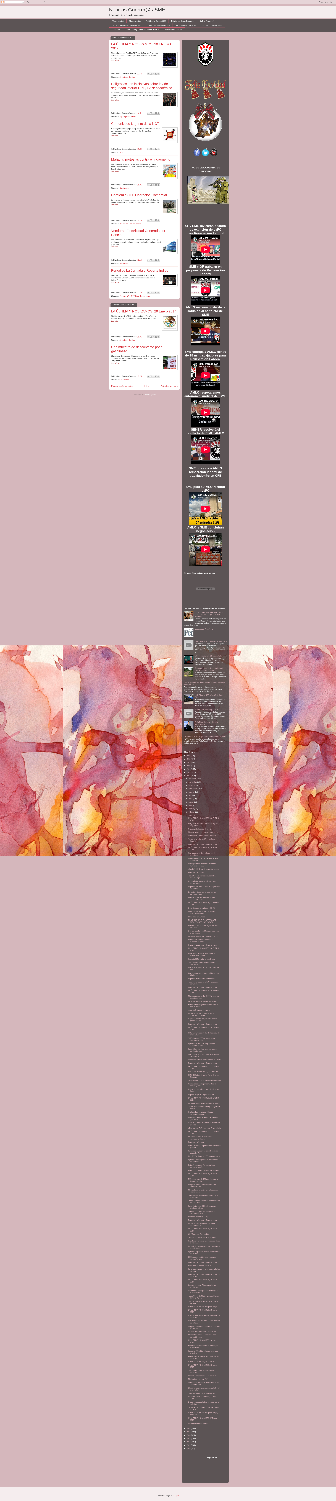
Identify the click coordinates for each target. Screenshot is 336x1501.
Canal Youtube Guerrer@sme (159, 25)
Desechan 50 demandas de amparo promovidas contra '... (201, 912)
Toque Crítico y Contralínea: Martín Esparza (142, 30)
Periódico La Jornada (196, 872)
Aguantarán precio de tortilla (198, 1010)
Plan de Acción (135, 21)
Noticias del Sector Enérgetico (182, 21)
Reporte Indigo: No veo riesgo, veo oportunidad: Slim (201, 898)
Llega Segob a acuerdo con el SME (201, 908)
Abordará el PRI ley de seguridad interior (203, 869)
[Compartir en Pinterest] (158, 73)
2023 (189, 756)
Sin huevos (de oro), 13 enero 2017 (201, 1393)
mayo (191, 802)
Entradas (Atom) (150, 395)
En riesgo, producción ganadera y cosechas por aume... (201, 1014)
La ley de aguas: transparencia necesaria (203, 1103)
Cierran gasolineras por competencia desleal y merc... (202, 1085)
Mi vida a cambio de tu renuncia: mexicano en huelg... (200, 1138)
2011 (189, 1445)
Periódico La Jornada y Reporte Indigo (139, 270)
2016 (189, 1429)
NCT (121, 152)
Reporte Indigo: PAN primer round (201, 1095)
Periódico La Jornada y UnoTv (206, 710)
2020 (189, 766)
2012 (189, 1442)
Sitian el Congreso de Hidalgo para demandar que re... (201, 1212)
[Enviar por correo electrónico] (148, 73)
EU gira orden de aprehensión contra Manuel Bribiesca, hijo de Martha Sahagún (208, 614)
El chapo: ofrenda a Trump (198, 1217)
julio (190, 795)
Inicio (146, 386)
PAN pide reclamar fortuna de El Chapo (203, 1001)
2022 (189, 759)
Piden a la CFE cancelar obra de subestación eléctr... (200, 941)
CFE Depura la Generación (198, 1234)
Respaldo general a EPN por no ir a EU (203, 936)
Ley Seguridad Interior (127, 117)
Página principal (118, 21)
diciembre (193, 779)
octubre (192, 785)
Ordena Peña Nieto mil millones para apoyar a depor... (202, 882)
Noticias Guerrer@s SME (137, 9)
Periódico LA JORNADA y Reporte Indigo (135, 296)
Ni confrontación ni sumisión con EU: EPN (204, 1060)
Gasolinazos (124, 188)
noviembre (193, 782)
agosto (192, 792)
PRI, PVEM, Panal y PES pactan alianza (204, 1156)
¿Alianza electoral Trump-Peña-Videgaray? (204, 1080)
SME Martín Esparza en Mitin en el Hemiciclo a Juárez (201, 955)
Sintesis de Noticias (127, 77)
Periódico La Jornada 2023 (156, 21)
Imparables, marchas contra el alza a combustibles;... (202, 1050)
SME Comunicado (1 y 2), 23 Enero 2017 (203, 1072)
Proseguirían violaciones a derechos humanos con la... (202, 865)
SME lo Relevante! (207, 21)
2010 (189, 1448)
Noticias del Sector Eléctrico (130, 224)
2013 (189, 1439)
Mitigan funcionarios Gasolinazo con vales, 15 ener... (202, 1336)
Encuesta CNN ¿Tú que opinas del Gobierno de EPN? (205, 737)
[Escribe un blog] (151, 73)
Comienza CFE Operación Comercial (139, 195)
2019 (189, 769)
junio (191, 799)
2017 (189, 776)
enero (191, 815)
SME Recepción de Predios (185, 25)
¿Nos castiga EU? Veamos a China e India (204, 1128)
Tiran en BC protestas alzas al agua (202, 1237)
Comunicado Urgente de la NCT (135, 124)
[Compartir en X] (153, 73)
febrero (192, 812)
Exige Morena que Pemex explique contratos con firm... (201, 1166)
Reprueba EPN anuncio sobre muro (201, 979)
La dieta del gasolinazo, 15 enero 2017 (202, 1332)
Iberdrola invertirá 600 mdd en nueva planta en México (202, 1207)
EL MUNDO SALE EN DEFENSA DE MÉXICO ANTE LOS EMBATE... (202, 921)
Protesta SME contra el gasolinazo (201, 959)
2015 (189, 1432)
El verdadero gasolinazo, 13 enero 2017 (203, 1376)
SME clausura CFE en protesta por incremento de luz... (201, 1039)
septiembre (193, 789)
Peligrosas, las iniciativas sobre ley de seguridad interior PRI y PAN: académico (141, 86)
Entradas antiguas (169, 386)
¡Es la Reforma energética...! (199, 1424)
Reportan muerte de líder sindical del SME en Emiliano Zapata (209, 669)
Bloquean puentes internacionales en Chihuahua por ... (202, 1186)
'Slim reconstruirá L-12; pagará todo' (208, 656)
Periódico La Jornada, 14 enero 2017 (202, 1362)
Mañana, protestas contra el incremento (140, 159)
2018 (189, 772)
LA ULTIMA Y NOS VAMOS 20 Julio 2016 (211, 641)
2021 (189, 762)
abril (191, 805)
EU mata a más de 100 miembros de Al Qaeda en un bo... (203, 1180)
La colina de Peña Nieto (204, 629)
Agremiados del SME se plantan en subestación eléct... (201, 1045)
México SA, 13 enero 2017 (198, 1379)
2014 (189, 1435)
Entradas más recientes (122, 386)
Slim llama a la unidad (196, 917)
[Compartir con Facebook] (156, 73)
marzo (191, 809)
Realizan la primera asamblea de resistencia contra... (200, 1113)
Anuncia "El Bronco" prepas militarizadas (203, 1170)
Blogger (176, 1496)
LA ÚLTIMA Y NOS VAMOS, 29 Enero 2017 (143, 311)
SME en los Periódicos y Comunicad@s (127, 25)
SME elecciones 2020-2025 (211, 25)
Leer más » (115, 60)
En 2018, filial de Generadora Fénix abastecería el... (201, 1224)
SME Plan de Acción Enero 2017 (200, 1266)
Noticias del (123, 264)
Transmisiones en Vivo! (173, 30)
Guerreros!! (116, 30)
